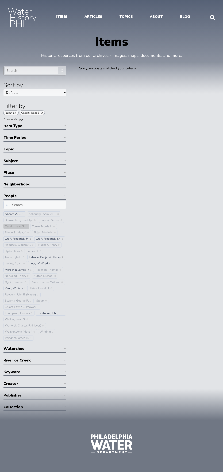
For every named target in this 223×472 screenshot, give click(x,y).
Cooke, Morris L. (42, 226)
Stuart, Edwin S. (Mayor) (20, 307)
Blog (185, 16)
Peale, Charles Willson (45, 282)
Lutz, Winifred (39, 263)
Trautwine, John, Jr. (49, 313)
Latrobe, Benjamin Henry (45, 257)
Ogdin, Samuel (14, 282)
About (156, 16)
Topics (126, 16)
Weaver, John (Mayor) (18, 331)
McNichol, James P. (17, 270)
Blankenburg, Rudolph (19, 220)
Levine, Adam (13, 263)
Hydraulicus (12, 251)
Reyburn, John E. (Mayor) (20, 294)
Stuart (40, 300)
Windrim (45, 331)
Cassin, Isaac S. (15, 226)
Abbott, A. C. (13, 214)
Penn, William (14, 288)
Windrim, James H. (17, 338)
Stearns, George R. (17, 300)
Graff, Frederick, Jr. (17, 239)
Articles (93, 16)
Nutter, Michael (43, 276)
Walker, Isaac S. (15, 319)
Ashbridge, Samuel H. (42, 214)
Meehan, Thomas (47, 270)
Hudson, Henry (47, 245)
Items (61, 16)
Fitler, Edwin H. (43, 232)
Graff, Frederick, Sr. (48, 239)
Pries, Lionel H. (39, 288)
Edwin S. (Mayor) (15, 232)
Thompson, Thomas (17, 313)
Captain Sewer (49, 220)
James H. (33, 251)
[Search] (62, 70)
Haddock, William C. (18, 245)
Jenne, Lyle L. (13, 257)
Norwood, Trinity (15, 276)
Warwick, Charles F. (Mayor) (23, 325)
